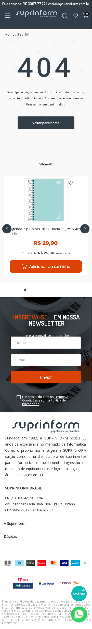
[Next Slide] (85, 229)
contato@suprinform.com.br (68, 4)
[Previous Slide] (7, 229)
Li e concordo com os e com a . (45, 400)
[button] (25, 290)
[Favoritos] (75, 16)
